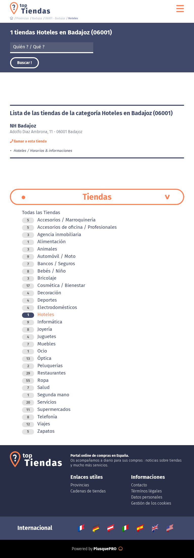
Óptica (38, 358)
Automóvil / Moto (51, 256)
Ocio (37, 351)
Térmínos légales (146, 491)
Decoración (44, 293)
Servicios (41, 402)
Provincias (79, 485)
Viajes (38, 424)
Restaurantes (46, 373)
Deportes (42, 300)
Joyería (39, 329)
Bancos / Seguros (51, 263)
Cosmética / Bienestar (55, 285)
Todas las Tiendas (41, 212)
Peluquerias (45, 365)
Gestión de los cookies (151, 503)
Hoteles (40, 314)
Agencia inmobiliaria (54, 234)
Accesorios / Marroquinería (61, 220)
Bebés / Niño (46, 271)
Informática (44, 322)
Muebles (41, 344)
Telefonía (42, 417)
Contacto (139, 485)
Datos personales (146, 497)
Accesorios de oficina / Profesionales (72, 227)
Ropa (37, 380)
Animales (42, 249)
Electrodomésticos (52, 307)
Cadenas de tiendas (88, 491)
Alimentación (46, 241)
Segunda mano (48, 395)
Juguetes (41, 336)
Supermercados (48, 409)
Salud (38, 387)
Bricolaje (41, 278)
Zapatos (41, 431)
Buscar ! (24, 62)
